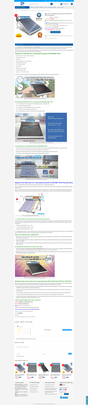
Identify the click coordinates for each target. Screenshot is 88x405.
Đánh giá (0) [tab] (21, 44)
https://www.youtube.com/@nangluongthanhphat (29, 307)
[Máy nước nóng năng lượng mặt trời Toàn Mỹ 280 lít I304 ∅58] (55, 367)
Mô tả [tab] (17, 44)
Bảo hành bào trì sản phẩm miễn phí (51, 394)
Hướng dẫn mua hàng (33, 384)
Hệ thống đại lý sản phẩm (34, 386)
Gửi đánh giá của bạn (67, 329)
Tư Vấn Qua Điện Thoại (34, 391)
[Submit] (52, 4)
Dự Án (71, 0)
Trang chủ (45, 0)
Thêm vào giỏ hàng (55, 32)
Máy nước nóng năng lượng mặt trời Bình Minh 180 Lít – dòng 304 (67, 375)
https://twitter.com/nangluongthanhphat (25, 311)
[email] (63, 389)
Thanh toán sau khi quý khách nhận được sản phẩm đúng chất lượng (51, 389)
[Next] (73, 371)
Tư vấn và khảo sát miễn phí (49, 384)
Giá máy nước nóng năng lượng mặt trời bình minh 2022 (25, 316)
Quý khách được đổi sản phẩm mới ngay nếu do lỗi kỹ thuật (51, 392)
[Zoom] (16, 37)
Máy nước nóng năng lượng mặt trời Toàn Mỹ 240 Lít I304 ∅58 (32, 375)
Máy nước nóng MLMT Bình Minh (34, 10)
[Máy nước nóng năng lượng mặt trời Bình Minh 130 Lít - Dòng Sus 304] (20, 367)
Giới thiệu (49, 0)
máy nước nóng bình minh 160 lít (51, 38)
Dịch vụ (58, 0)
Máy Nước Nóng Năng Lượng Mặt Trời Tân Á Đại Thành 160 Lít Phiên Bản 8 (44, 375)
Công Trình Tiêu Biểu (63, 0)
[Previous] (15, 371)
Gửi (70, 353)
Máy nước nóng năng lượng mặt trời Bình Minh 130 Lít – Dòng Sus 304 (19, 375)
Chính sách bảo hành (33, 388)
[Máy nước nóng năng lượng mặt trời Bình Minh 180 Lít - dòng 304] (67, 367)
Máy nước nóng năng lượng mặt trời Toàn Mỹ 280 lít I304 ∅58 (55, 375)
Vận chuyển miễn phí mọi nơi (49, 386)
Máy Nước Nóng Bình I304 (45, 10)
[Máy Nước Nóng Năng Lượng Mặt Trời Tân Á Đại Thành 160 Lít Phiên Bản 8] (44, 367)
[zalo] (62, 389)
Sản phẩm (53, 0)
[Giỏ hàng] (72, 4)
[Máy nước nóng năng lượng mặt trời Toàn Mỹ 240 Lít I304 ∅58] (32, 367)
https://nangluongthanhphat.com (25, 305)
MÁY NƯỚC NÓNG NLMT (23, 10)
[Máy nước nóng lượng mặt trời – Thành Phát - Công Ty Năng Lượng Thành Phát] (22, 4)
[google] (65, 389)
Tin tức (69, 0)
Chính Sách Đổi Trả (33, 390)
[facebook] (60, 389)
